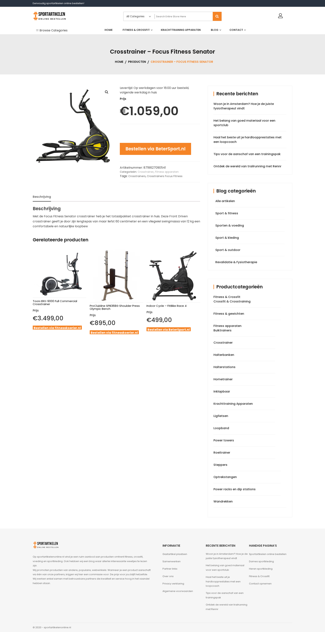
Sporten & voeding (229, 225)
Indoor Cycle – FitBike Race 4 (167, 306)
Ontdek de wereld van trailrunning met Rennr (247, 166)
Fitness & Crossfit (226, 297)
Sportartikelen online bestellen (267, 554)
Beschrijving (42, 197)
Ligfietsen (220, 416)
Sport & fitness (226, 213)
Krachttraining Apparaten (233, 404)
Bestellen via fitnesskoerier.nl (57, 328)
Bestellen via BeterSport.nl (155, 149)
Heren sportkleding (261, 569)
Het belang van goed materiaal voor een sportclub (225, 567)
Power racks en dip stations (234, 489)
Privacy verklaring (173, 583)
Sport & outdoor (227, 250)
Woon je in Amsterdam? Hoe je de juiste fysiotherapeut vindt (243, 106)
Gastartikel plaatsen (174, 554)
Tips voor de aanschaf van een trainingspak (247, 154)
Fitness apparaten (167, 172)
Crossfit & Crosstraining (232, 301)
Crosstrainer (146, 172)
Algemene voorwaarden (177, 591)
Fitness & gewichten (228, 313)
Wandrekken (223, 501)
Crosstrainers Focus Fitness (164, 176)
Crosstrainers (137, 176)
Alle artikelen (225, 201)
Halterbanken (223, 355)
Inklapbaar (221, 391)
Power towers (223, 440)
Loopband (221, 428)
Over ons (168, 576)
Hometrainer (223, 379)
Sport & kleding (227, 238)
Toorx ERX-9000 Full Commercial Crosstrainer (55, 302)
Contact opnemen (260, 583)
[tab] (42, 197)
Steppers (220, 465)
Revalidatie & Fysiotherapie (236, 262)
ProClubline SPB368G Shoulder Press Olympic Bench (115, 307)
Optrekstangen (225, 477)
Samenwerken (171, 561)
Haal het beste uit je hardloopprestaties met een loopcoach (223, 581)
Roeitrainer (221, 452)
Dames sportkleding (261, 561)
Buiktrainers (222, 330)
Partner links (169, 569)
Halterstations (224, 367)
